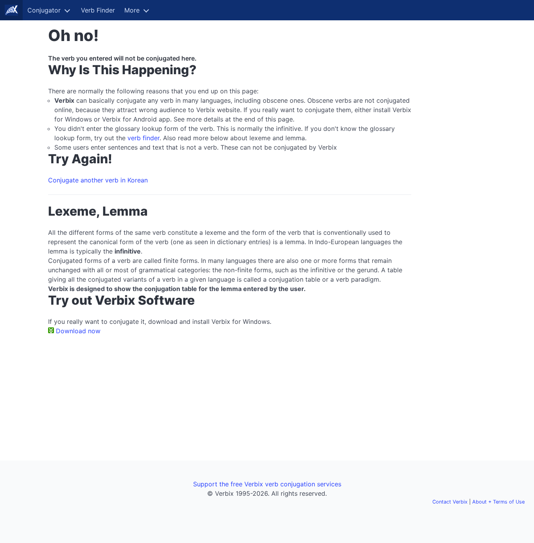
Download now (78, 331)
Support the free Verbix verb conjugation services (267, 484)
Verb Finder (98, 10)
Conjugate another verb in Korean (98, 180)
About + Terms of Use (498, 502)
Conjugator (44, 10)
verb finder (143, 138)
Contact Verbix (450, 502)
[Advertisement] (453, 144)
